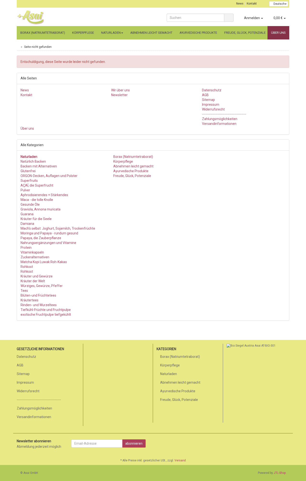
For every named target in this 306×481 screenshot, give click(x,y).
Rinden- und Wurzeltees (39, 305)
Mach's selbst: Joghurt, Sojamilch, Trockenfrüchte (58, 228)
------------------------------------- (224, 114)
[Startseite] (18, 47)
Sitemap (208, 100)
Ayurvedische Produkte (198, 32)
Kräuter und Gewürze (37, 276)
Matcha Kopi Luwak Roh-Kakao (44, 262)
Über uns (278, 32)
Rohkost (27, 267)
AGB (205, 95)
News (239, 3)
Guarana (27, 214)
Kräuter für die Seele (36, 219)
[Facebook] (286, 444)
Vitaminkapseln (32, 252)
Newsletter (119, 95)
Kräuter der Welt (33, 281)
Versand (180, 460)
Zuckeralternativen (35, 257)
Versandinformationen (219, 124)
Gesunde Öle (30, 204)
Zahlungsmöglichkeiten (219, 119)
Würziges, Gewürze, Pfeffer (42, 286)
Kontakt (252, 3)
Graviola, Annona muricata (40, 209)
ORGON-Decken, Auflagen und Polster (49, 176)
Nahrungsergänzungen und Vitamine (48, 243)
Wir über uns (120, 90)
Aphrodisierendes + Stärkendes (44, 195)
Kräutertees (29, 300)
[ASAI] (60, 17)
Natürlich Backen (33, 161)
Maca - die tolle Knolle (37, 200)
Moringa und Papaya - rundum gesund (49, 233)
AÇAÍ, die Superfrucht (37, 185)
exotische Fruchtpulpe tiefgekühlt (46, 314)
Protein (26, 247)
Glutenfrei (28, 171)
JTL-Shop (280, 473)
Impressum (210, 104)
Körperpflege (83, 32)
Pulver (25, 190)
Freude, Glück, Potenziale (245, 32)
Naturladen (111, 32)
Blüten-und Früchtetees (38, 295)
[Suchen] (228, 18)
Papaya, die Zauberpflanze (41, 238)
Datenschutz (211, 90)
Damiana (27, 224)
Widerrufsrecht (213, 109)
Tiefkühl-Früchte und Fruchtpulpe (46, 310)
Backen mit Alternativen (39, 166)
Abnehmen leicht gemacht (151, 32)
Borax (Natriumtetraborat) (42, 32)
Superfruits (29, 180)
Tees (24, 291)
